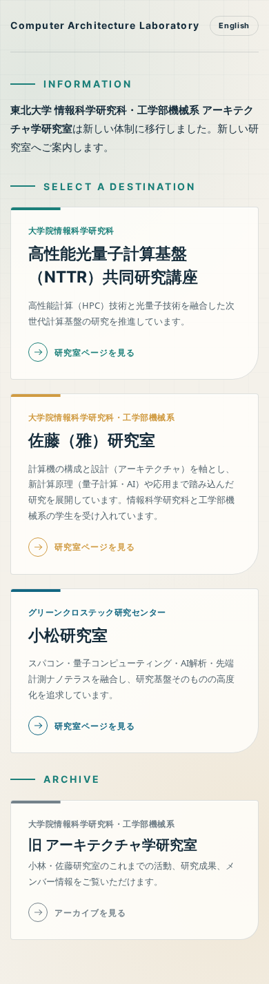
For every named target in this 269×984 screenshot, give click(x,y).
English (234, 25)
